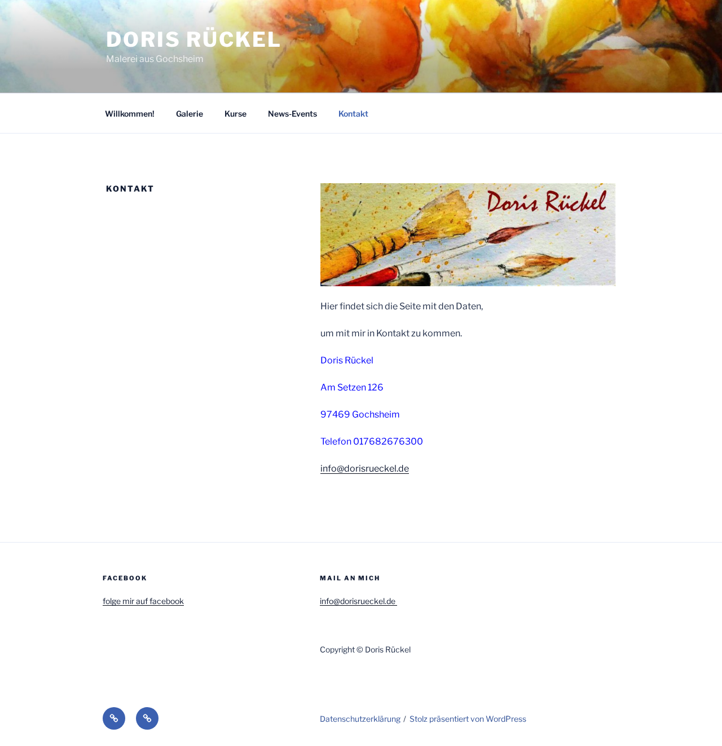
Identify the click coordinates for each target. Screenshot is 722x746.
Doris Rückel (194, 39)
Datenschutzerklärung (360, 718)
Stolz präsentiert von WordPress (468, 718)
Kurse (235, 113)
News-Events (292, 113)
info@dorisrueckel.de (364, 468)
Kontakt (353, 113)
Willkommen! (130, 113)
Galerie (189, 113)
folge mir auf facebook (143, 601)
